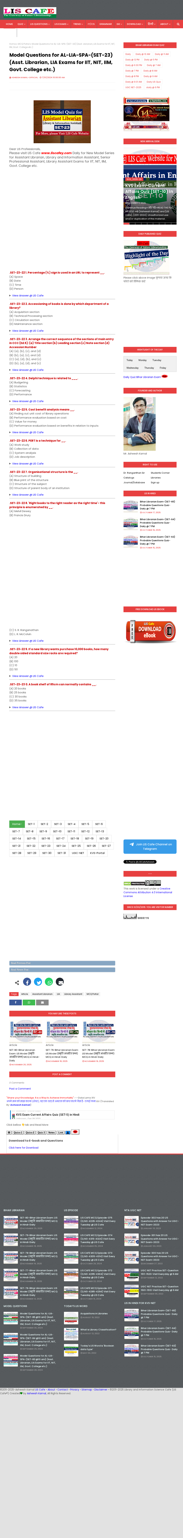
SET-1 (31, 824)
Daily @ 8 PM (132, 76)
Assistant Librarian (42, 994)
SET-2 (44, 824)
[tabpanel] (150, 186)
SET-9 (43, 831)
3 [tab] (138, 224)
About (51, 1389)
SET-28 (16, 853)
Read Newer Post (19, 969)
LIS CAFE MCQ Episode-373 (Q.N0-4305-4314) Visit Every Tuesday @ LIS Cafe (97, 1256)
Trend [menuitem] (77, 24)
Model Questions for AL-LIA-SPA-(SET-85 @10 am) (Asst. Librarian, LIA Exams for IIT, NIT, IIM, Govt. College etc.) (38, 1319)
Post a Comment (20, 1088)
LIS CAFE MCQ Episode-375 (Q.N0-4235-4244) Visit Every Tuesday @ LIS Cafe (98, 1221)
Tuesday (156, 360)
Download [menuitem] (134, 24)
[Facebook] (27, 983)
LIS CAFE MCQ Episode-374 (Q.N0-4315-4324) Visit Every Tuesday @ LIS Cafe (97, 1239)
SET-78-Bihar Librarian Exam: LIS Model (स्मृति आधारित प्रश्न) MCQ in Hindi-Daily (98, 1053)
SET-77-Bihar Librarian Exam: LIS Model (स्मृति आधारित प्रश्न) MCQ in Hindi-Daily (39, 1274)
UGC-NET (78, 853)
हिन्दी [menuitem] (150, 24)
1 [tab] (126, 224)
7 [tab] (162, 224)
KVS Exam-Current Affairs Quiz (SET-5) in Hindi (47, 1113)
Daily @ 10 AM (143, 54)
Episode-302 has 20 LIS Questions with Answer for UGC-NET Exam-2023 (160, 1221)
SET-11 (71, 831)
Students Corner (160, 473)
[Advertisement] (62, 193)
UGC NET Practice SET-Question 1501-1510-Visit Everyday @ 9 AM (160, 1288)
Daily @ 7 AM (153, 65)
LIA (58, 994)
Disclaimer (100, 1389)
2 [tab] (132, 224)
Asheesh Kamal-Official (24, 77)
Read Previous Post (21, 963)
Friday (163, 368)
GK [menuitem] (118, 24)
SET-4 (71, 824)
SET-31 (62, 853)
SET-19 (89, 838)
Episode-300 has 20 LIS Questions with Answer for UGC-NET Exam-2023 (160, 1256)
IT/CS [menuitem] (91, 24)
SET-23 (45, 846)
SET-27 (106, 846)
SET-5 (85, 824)
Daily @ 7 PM (132, 70)
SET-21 (16, 846)
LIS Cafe (40, 1389)
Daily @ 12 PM (132, 59)
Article (24, 994)
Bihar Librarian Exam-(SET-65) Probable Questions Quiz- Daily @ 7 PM (157, 505)
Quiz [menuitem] (20, 24)
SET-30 (46, 853)
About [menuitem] (164, 24)
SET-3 (58, 824)
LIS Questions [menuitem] (39, 24)
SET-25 (76, 846)
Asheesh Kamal (36, 1393)
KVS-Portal (97, 853)
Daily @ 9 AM (150, 76)
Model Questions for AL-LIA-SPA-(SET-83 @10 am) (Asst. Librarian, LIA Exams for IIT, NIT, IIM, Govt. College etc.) (38, 1361)
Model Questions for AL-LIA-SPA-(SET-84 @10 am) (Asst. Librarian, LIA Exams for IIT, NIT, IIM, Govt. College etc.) (38, 1340)
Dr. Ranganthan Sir (134, 473)
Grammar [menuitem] (105, 24)
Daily (128, 54)
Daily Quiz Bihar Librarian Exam (142, 377)
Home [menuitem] (9, 24)
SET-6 (99, 824)
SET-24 (61, 846)
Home (12, 43)
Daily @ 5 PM (151, 59)
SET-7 (16, 831)
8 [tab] (168, 224)
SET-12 (85, 831)
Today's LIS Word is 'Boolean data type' (97, 1347)
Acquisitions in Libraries (94, 1313)
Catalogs (128, 477)
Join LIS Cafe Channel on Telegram (153, 846)
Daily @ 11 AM (162, 54)
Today (130, 360)
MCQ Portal (24, 43)
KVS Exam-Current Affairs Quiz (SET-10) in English (149, 191)
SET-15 (31, 838)
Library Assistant (73, 994)
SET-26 (91, 846)
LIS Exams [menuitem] (60, 24)
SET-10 (57, 831)
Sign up (155, 482)
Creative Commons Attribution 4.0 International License (147, 892)
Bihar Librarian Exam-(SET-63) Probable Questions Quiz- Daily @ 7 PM (157, 540)
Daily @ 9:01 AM (133, 81)
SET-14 (16, 838)
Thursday (149, 368)
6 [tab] (156, 224)
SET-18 (75, 838)
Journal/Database (134, 482)
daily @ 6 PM (153, 87)
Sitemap (86, 1389)
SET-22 (31, 846)
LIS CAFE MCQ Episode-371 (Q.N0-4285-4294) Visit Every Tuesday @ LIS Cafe (97, 1291)
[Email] (60, 983)
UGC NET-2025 (133, 87)
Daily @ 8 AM (150, 70)
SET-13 (100, 831)
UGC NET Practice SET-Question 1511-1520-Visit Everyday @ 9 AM (159, 1272)
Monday (143, 360)
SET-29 (31, 853)
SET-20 (104, 838)
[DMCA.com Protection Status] (134, 885)
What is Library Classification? (98, 1329)
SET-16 (46, 838)
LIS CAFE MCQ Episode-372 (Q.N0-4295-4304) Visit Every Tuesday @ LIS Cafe (98, 1274)
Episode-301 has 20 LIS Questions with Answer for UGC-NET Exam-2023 (160, 1239)
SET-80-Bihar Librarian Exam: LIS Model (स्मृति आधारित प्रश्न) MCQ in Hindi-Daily (24, 1055)
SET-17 (60, 838)
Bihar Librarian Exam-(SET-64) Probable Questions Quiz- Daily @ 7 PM (157, 523)
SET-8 (29, 831)
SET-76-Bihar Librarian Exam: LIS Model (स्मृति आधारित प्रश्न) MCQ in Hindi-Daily (39, 1291)
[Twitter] (38, 983)
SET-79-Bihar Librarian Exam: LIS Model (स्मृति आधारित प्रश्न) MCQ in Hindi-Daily (62, 1053)
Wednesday (133, 368)
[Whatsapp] (49, 983)
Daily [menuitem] (9, 32)
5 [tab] (150, 224)
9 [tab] (174, 224)
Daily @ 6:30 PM (133, 65)
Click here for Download (23, 1147)
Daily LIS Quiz (154, 81)
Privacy (74, 1389)
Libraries (156, 477)
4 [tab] (144, 224)
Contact (62, 1389)
